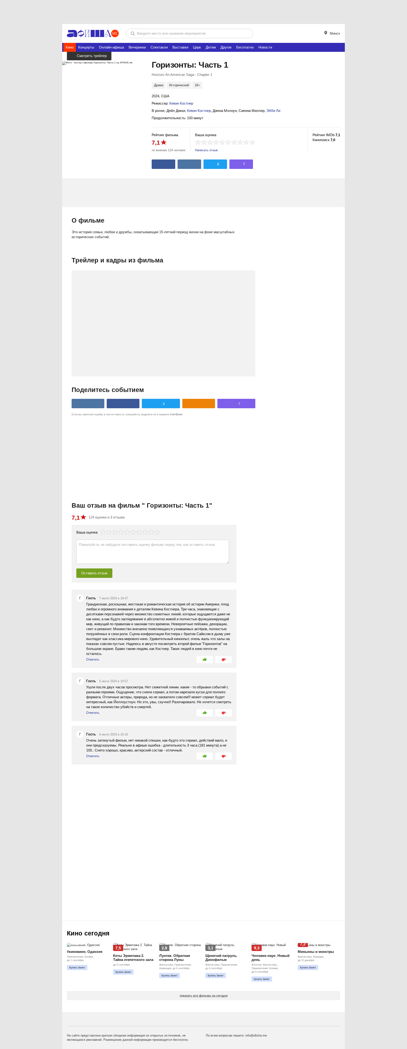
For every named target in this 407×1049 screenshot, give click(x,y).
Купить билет (77, 967)
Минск (334, 33)
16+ (197, 85)
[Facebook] (163, 164)
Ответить (92, 659)
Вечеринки (137, 47)
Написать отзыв (206, 150)
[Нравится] (204, 659)
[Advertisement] (203, 12)
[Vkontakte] (189, 164)
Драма (158, 85)
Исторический (179, 85)
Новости (265, 47)
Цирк (197, 47)
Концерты (86, 47)
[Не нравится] (223, 659)
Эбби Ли (273, 111)
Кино (69, 47)
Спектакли (159, 47)
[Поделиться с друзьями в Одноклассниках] (198, 403)
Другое (226, 47)
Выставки (180, 47)
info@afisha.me (256, 1035)
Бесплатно (245, 47)
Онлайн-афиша (111, 47)
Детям (211, 47)
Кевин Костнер (181, 103)
